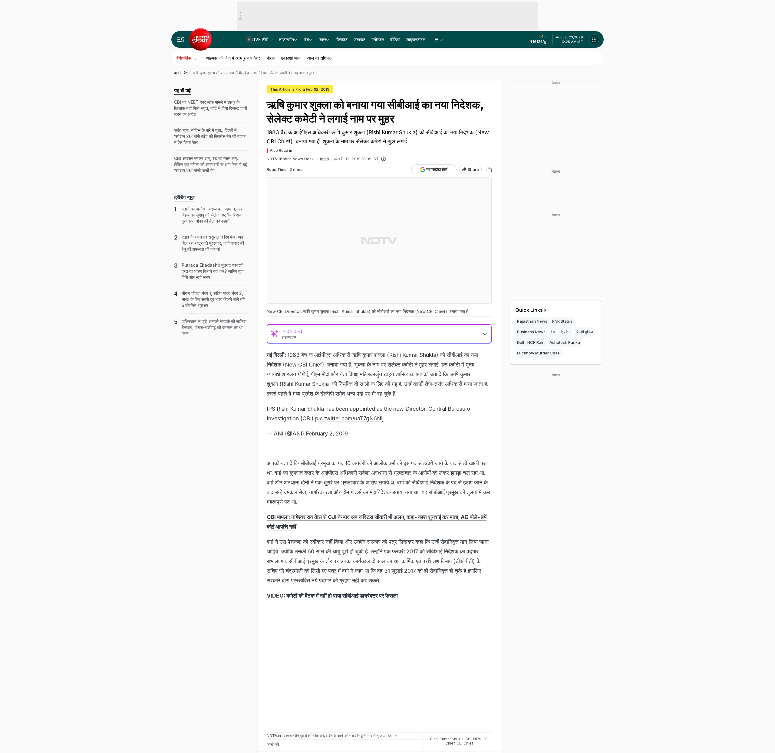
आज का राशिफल (319, 57)
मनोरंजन (377, 39)
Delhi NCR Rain (531, 342)
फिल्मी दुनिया (584, 331)
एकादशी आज (291, 57)
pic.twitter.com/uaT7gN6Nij (349, 418)
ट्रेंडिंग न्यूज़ (184, 197)
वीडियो (395, 39)
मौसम (271, 57)
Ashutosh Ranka (564, 342)
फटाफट (359, 39)
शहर (322, 39)
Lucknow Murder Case (538, 352)
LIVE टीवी (260, 39)
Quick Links (529, 310)
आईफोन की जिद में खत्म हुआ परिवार (233, 57)
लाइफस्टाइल (415, 39)
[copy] (489, 169)
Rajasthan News (532, 321)
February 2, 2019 (327, 433)
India (324, 158)
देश (306, 39)
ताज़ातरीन (286, 39)
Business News (531, 331)
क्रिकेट (342, 39)
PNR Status (562, 321)
